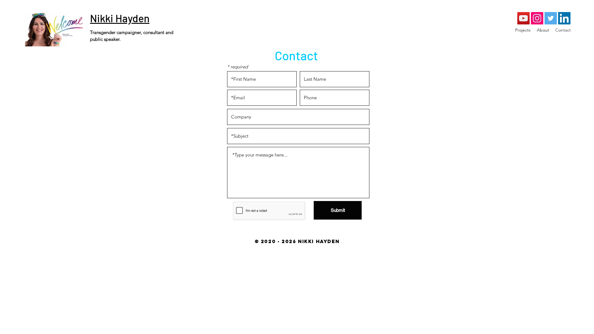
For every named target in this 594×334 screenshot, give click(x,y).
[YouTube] (523, 18)
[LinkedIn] (564, 18)
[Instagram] (537, 18)
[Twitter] (550, 18)
